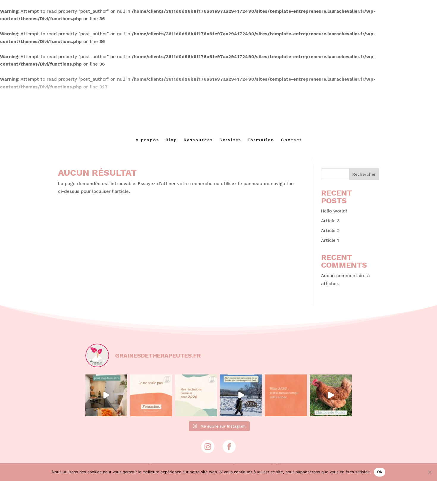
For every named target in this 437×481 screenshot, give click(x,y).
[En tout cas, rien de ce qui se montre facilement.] (286, 395)
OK (380, 471)
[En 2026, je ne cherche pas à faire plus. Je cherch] (196, 395)
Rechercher (364, 174)
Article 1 (330, 240)
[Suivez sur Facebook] (229, 446)
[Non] (430, 472)
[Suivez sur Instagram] (207, 446)
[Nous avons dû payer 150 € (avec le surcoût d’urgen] (331, 395)
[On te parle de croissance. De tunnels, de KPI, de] (151, 395)
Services (230, 139)
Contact (291, 139)
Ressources (198, 139)
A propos (147, 139)
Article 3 (330, 220)
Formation (261, 139)
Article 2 (330, 230)
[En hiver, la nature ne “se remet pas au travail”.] (241, 395)
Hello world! (334, 211)
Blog (171, 139)
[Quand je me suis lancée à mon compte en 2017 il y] (106, 395)
